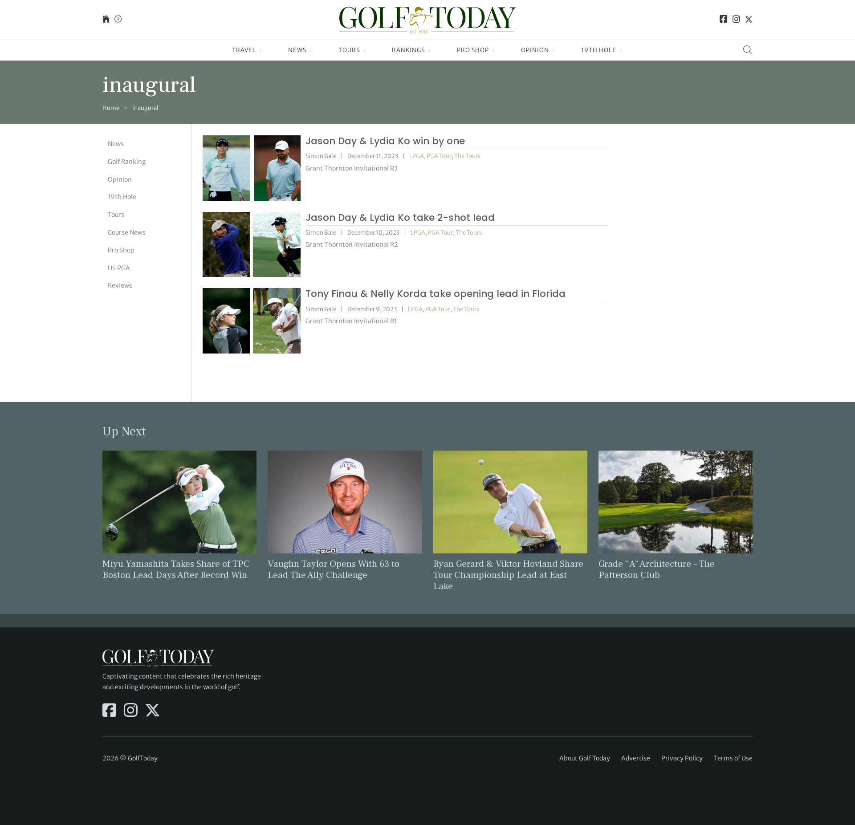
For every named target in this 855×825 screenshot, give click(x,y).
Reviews (120, 285)
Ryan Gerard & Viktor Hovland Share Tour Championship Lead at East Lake (508, 575)
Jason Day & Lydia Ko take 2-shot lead (400, 217)
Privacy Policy (682, 758)
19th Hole (598, 50)
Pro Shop (473, 50)
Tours (349, 50)
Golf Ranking (127, 162)
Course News (127, 232)
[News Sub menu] (311, 50)
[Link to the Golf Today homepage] (106, 20)
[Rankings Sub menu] (429, 50)
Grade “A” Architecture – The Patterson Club (656, 569)
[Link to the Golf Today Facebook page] (724, 20)
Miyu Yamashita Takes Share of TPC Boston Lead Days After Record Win (176, 569)
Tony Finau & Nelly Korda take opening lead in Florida (435, 293)
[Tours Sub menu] (364, 50)
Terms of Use (733, 758)
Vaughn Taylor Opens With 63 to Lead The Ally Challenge (333, 569)
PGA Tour (439, 156)
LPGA (416, 156)
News (297, 50)
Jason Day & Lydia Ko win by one (385, 140)
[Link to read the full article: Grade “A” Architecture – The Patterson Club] (675, 501)
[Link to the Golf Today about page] (118, 20)
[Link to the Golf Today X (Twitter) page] (749, 20)
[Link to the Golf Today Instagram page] (736, 20)
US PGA (119, 268)
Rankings (408, 50)
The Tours (467, 156)
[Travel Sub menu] (260, 50)
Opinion (535, 50)
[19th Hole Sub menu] (621, 50)
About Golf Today (584, 758)
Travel (244, 50)
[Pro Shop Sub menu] (493, 50)
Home (110, 108)
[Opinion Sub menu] (553, 50)
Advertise (635, 758)
